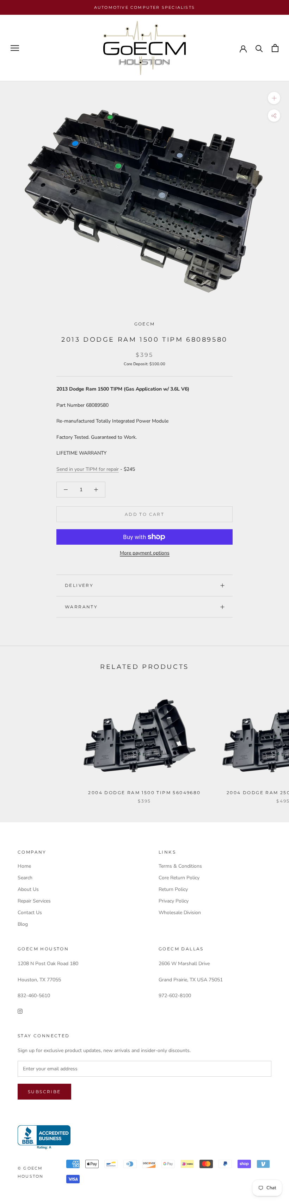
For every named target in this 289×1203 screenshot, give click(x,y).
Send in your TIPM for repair (87, 469)
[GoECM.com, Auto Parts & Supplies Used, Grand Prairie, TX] (44, 1137)
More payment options (145, 553)
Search (25, 877)
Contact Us (30, 912)
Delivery (79, 585)
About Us (28, 889)
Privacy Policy (174, 901)
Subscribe (44, 1091)
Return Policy (173, 889)
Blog (23, 924)
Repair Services (34, 901)
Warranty (81, 606)
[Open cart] (275, 48)
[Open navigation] (15, 48)
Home (24, 866)
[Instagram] (20, 1011)
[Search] (259, 48)
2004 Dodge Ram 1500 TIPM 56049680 (144, 792)
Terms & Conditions (180, 866)
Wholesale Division (180, 912)
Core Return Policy (179, 877)
